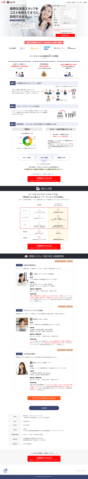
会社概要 (85, 2)
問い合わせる (65, 35)
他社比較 (73, 2)
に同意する (66, 32)
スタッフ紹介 (79, 2)
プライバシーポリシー (80, 470)
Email (57, 17)
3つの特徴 (68, 2)
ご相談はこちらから (44, 179)
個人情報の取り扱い (64, 32)
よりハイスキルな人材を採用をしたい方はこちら (44, 398)
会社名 (57, 9)
